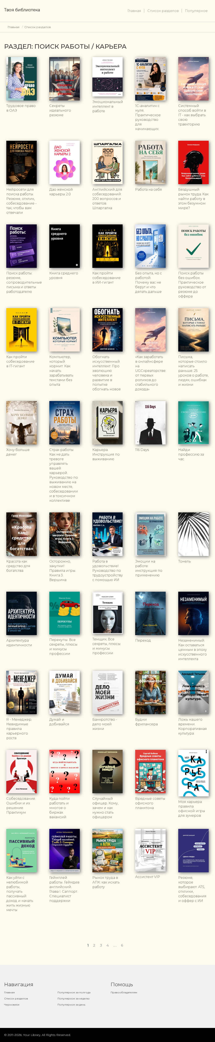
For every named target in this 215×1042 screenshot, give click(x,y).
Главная (134, 11)
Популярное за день (71, 1004)
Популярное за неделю (74, 998)
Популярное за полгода (74, 992)
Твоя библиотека (22, 9)
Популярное (196, 11)
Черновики (11, 1004)
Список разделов (163, 11)
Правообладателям (124, 992)
